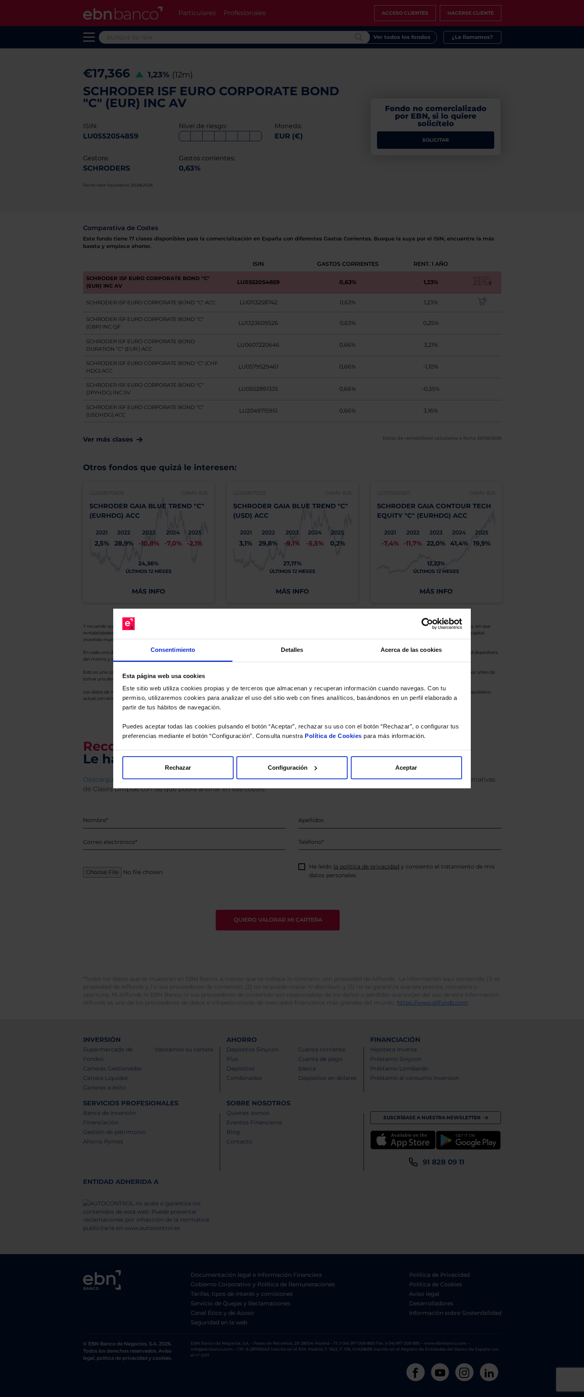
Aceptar (406, 767)
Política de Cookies (333, 735)
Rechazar (178, 767)
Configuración (287, 767)
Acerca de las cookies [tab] (411, 649)
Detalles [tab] (292, 649)
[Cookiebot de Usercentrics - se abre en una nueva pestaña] (427, 624)
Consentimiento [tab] (173, 649)
